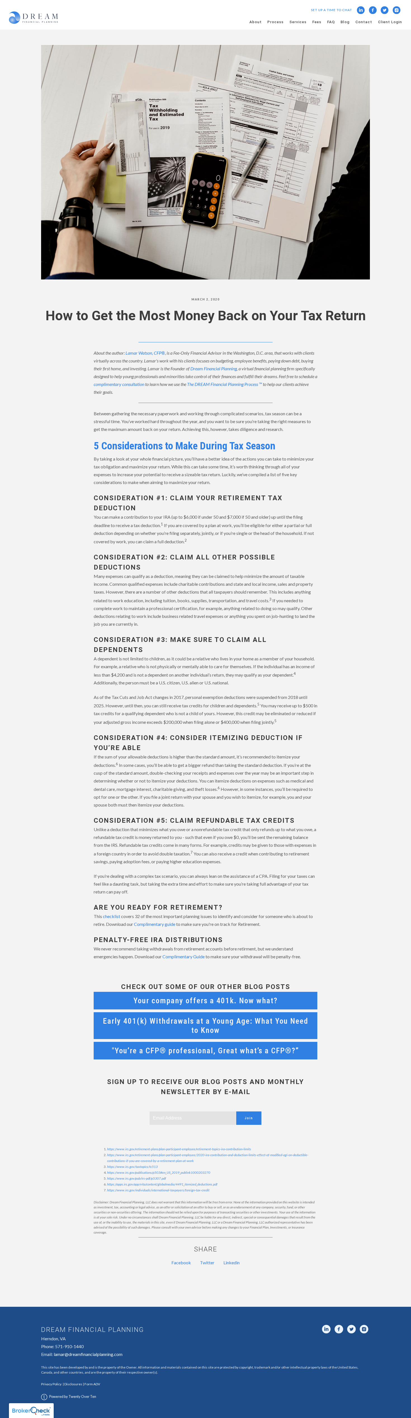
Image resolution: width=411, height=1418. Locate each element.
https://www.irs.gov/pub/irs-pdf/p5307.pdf (136, 1178)
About (255, 22)
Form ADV (92, 1384)
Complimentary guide (154, 924)
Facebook (181, 1262)
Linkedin (231, 1262)
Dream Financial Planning (213, 368)
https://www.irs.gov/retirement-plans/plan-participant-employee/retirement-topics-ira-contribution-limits (179, 1149)
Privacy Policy (51, 1384)
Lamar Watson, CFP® (145, 352)
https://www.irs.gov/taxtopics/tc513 (132, 1167)
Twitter (207, 1262)
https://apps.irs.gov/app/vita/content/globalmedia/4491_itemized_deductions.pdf (162, 1184)
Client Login (390, 22)
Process (275, 22)
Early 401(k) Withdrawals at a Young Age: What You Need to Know (205, 1025)
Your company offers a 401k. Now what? (205, 1000)
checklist (111, 916)
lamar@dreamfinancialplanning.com (88, 1354)
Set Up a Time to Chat (331, 10)
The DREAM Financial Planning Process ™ (224, 384)
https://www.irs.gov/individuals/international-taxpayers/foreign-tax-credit (158, 1190)
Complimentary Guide (183, 956)
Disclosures (73, 1384)
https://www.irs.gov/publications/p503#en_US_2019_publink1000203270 (158, 1172)
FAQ (331, 22)
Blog (345, 22)
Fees (316, 22)
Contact (363, 22)
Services (297, 22)
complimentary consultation (119, 384)
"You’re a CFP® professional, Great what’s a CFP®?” (205, 1050)
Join (249, 1118)
